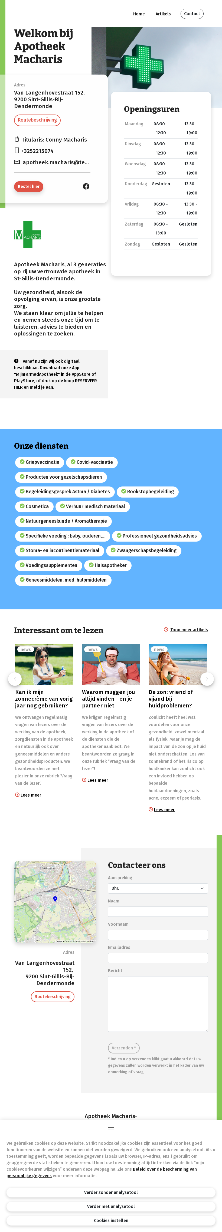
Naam (113, 901)
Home (139, 13)
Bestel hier (29, 186)
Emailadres (119, 947)
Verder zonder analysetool (111, 1192)
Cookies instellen (111, 1220)
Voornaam (118, 924)
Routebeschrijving (37, 120)
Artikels (163, 13)
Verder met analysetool (111, 1206)
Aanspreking (120, 877)
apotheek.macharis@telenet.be (65, 162)
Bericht (115, 970)
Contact (192, 13)
